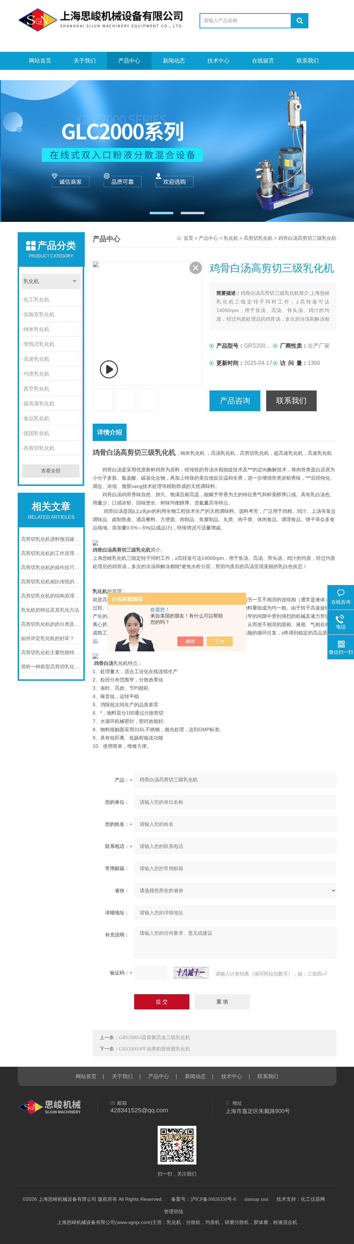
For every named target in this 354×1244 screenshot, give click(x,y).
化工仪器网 (313, 1199)
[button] (161, 213)
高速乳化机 (36, 359)
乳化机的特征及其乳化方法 (50, 610)
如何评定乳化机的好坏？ (47, 638)
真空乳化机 (36, 389)
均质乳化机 (36, 374)
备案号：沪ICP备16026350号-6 (203, 1199)
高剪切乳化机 (39, 448)
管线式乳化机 (39, 344)
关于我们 (85, 61)
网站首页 (40, 61)
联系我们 (308, 61)
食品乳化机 (36, 418)
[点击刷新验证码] (191, 973)
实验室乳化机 (39, 314)
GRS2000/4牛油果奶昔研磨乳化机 (154, 1049)
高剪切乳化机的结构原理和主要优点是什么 (51, 596)
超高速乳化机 (39, 403)
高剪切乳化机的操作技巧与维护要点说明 (51, 567)
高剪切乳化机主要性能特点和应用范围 (51, 652)
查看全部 (50, 470)
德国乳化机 (36, 433)
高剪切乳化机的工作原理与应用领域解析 (51, 553)
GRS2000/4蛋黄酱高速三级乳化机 (154, 1037)
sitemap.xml (256, 1199)
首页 (188, 238)
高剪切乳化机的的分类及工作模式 (51, 624)
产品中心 (129, 61)
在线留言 (263, 61)
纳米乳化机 (36, 329)
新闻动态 (174, 61)
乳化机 (31, 281)
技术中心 (218, 61)
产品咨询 (235, 400)
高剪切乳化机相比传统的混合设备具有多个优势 (51, 581)
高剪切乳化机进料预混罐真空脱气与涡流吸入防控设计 (51, 539)
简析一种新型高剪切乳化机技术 (51, 666)
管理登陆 (173, 1211)
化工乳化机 (36, 299)
